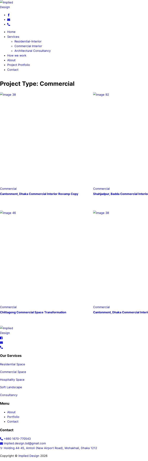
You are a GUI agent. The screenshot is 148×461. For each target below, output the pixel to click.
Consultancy (9, 395)
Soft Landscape (11, 387)
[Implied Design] (74, 4)
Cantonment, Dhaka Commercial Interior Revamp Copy (39, 194)
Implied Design (28, 456)
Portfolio (13, 417)
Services (13, 36)
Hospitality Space (12, 379)
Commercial (8, 188)
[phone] (8, 24)
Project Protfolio (18, 65)
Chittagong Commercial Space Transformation (33, 312)
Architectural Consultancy (32, 51)
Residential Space (12, 364)
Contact (12, 69)
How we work (16, 55)
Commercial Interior (28, 46)
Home (11, 32)
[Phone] (1, 347)
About (11, 60)
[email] (8, 19)
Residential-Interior (28, 41)
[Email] (1, 342)
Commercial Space (13, 372)
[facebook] (8, 15)
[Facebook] (1, 337)
